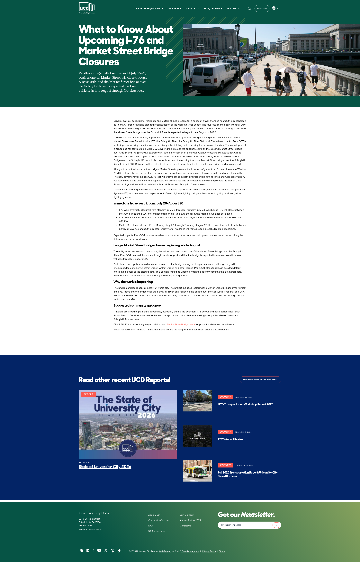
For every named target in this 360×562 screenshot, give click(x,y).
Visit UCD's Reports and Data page (260, 380)
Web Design (165, 551)
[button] (149, 8)
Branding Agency (190, 551)
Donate (261, 8)
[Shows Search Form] (249, 8)
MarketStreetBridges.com (181, 324)
